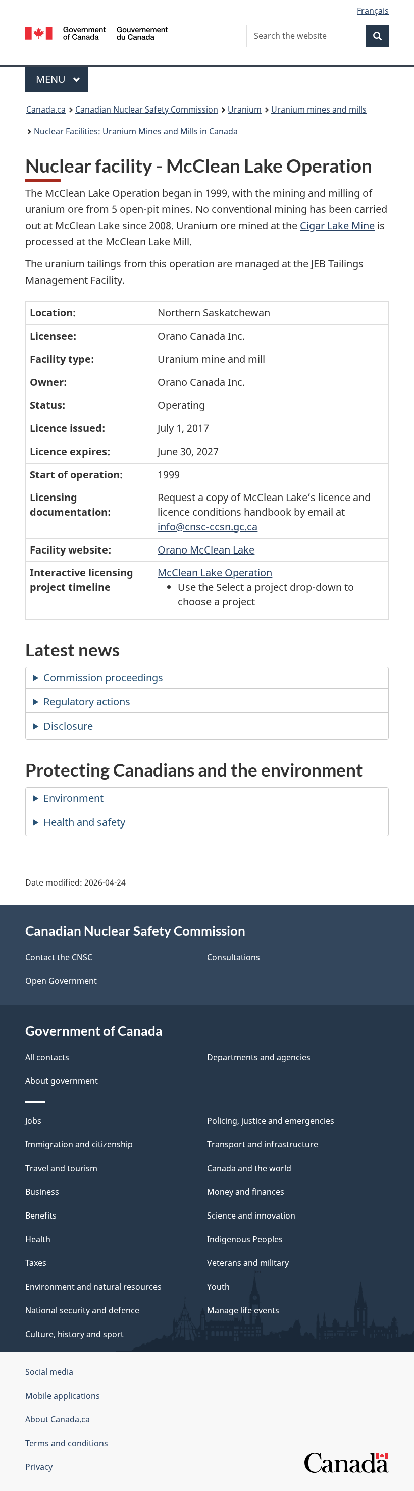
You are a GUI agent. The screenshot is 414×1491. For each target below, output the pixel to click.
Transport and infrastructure (262, 1144)
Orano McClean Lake (206, 550)
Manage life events (243, 1310)
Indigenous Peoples (245, 1239)
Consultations (233, 957)
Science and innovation (251, 1215)
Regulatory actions (86, 701)
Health (37, 1239)
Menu (52, 79)
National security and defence (82, 1310)
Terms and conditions (66, 1443)
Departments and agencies (258, 1057)
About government (61, 1080)
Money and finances (245, 1191)
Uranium (245, 109)
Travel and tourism (61, 1168)
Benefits (41, 1215)
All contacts (47, 1057)
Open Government (61, 980)
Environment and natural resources (93, 1286)
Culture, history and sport (74, 1334)
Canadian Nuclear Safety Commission (146, 109)
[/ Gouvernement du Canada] (96, 32)
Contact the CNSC (58, 957)
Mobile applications (62, 1395)
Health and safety (84, 822)
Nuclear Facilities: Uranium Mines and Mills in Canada (136, 131)
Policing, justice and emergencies (270, 1120)
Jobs (33, 1120)
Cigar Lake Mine (337, 225)
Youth (218, 1286)
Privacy (39, 1466)
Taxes (35, 1262)
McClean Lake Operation (215, 572)
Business (42, 1191)
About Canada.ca (57, 1419)
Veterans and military (248, 1262)
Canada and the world (249, 1168)
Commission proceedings (103, 677)
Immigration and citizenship (79, 1144)
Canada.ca (46, 109)
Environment (73, 798)
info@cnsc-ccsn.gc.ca (207, 526)
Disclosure (68, 726)
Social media (49, 1371)
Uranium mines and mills (319, 109)
